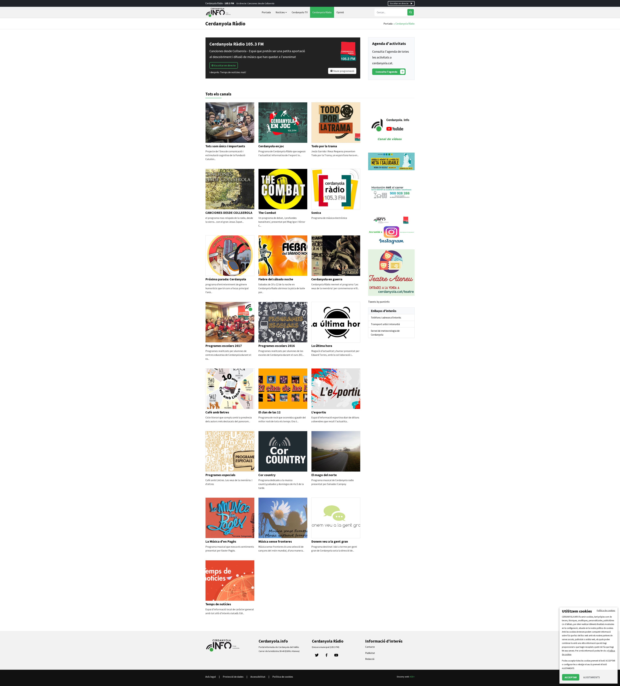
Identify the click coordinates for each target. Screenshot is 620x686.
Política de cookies (282, 676)
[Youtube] (336, 656)
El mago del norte (324, 475)
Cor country (266, 475)
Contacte (370, 646)
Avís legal (210, 676)
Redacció (369, 658)
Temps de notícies (218, 604)
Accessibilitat (257, 676)
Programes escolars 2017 (223, 346)
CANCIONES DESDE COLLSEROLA (228, 213)
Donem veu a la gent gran (329, 541)
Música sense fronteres (275, 541)
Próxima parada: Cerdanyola (225, 279)
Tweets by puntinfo (379, 301)
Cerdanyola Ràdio (322, 12)
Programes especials (220, 475)
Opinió (340, 12)
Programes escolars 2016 (276, 346)
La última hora (321, 346)
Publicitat (370, 653)
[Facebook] (326, 656)
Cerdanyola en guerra (326, 279)
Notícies (280, 12)
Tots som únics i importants (225, 146)
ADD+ (412, 676)
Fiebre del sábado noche (275, 279)
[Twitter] (317, 656)
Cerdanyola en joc (271, 146)
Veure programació (343, 71)
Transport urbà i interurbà (385, 324)
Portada (266, 12)
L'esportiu (318, 412)
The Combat (267, 213)
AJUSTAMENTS (591, 677)
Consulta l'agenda (386, 71)
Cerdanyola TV (300, 12)
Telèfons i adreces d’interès (386, 317)
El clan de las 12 (269, 412)
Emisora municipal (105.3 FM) (325, 647)
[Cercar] (410, 12)
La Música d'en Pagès (220, 541)
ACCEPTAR (571, 677)
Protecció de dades (233, 676)
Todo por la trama (324, 146)
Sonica (316, 213)
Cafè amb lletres (217, 412)
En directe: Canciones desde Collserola (255, 3)
